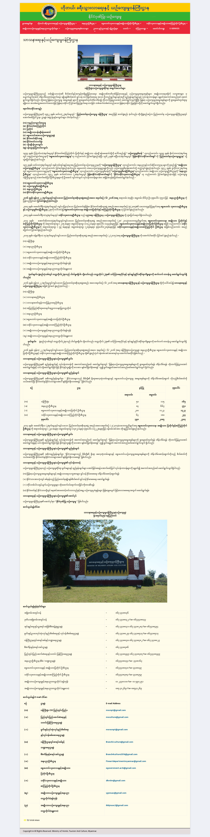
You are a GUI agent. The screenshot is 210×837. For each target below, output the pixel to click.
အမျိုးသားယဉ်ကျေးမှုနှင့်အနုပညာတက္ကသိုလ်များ (40, 28)
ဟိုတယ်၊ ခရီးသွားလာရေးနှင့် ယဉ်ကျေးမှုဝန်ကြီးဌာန (56, 23)
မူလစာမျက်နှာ (27, 23)
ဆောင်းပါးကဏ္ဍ (159, 28)
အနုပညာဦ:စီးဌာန (88, 23)
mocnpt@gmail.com (116, 710)
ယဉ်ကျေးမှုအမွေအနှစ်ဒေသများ (76, 28)
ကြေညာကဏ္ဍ (141, 28)
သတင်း (126, 28)
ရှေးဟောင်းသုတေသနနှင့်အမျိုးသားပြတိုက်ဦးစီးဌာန (120, 23)
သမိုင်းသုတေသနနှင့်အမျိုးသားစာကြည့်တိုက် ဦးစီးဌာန (165, 23)
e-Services (174, 28)
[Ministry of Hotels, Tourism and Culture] (105, 19)
